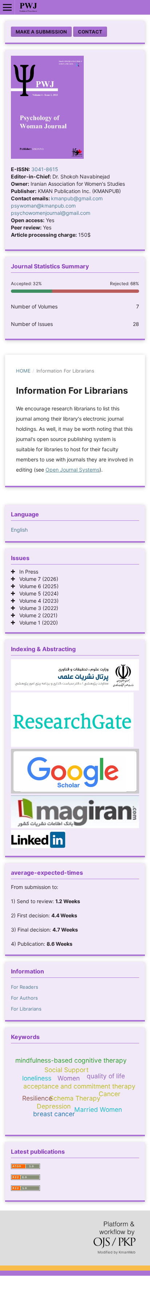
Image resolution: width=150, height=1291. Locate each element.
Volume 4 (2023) (37, 601)
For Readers (24, 987)
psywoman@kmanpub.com (43, 205)
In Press (26, 571)
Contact (90, 32)
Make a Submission (41, 32)
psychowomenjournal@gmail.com (50, 213)
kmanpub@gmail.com (77, 198)
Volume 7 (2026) (36, 579)
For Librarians (26, 1009)
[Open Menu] (7, 7)
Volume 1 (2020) (36, 622)
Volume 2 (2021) (36, 615)
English (19, 530)
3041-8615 (44, 169)
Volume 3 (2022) (36, 608)
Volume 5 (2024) (37, 593)
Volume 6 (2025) (37, 586)
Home (23, 371)
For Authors (24, 998)
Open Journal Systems (72, 470)
